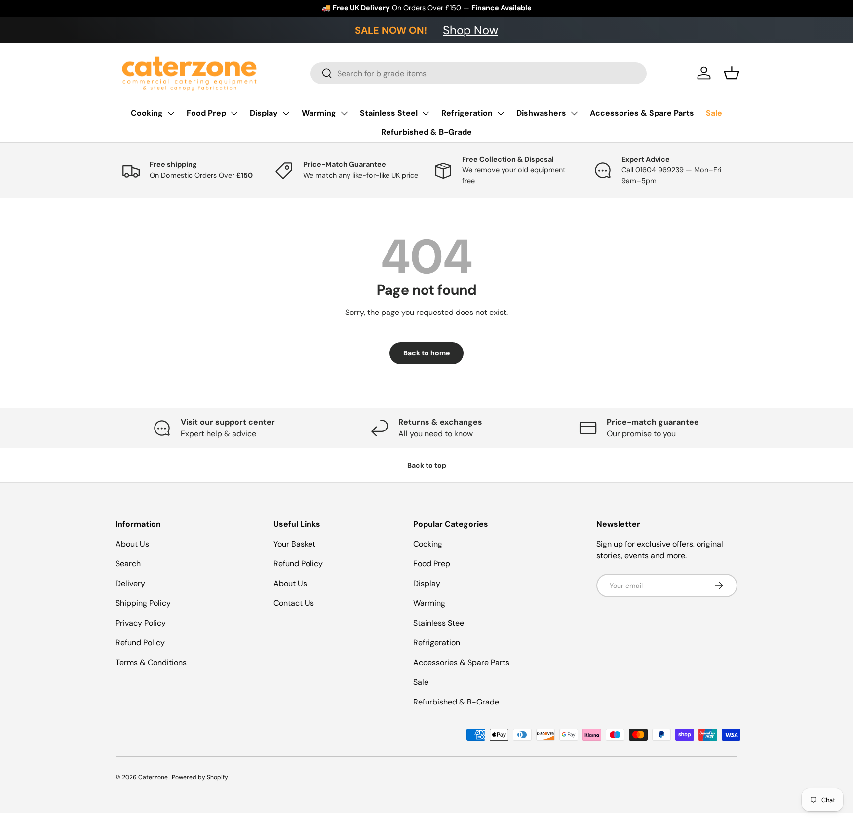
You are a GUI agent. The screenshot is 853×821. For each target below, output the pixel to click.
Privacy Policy (141, 623)
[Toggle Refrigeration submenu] (500, 113)
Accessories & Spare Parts (642, 113)
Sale (714, 113)
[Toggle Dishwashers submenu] (574, 113)
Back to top (426, 465)
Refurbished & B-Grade (426, 132)
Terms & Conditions (151, 662)
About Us (132, 544)
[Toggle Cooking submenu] (171, 113)
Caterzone (153, 777)
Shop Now (470, 30)
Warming (319, 113)
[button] (731, 73)
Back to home (426, 353)
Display (264, 113)
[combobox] (478, 73)
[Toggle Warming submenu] (344, 113)
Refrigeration (467, 113)
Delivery (130, 583)
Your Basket (294, 544)
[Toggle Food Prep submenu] (234, 113)
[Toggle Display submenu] (286, 113)
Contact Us (293, 603)
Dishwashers (541, 113)
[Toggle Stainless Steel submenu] (425, 113)
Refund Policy (140, 642)
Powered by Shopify (200, 777)
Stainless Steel (389, 113)
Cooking (147, 113)
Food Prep (206, 113)
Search (128, 563)
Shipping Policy (143, 603)
